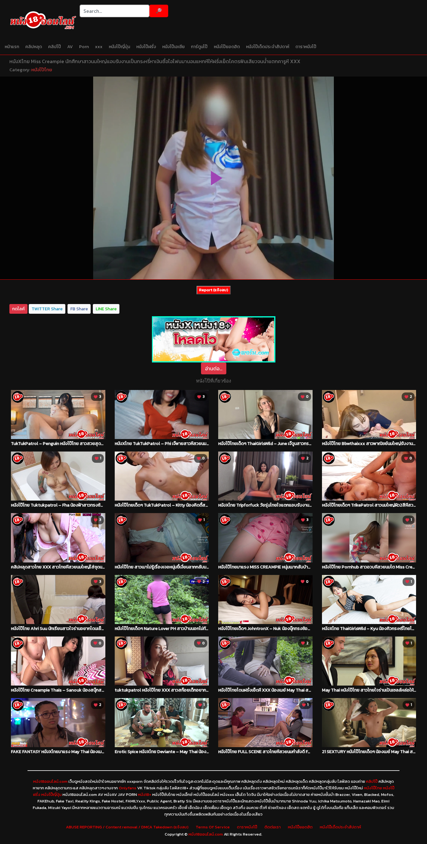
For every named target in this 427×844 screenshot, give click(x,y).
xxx (99, 46)
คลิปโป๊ (54, 46)
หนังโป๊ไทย (41, 69)
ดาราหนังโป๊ (305, 46)
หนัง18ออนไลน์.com (50, 781)
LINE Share (106, 309)
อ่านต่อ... (213, 368)
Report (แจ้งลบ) (213, 290)
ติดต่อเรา (272, 827)
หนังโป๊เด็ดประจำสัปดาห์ (267, 46)
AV (70, 46)
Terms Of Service (213, 827)
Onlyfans (127, 788)
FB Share (79, 309)
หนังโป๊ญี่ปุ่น (119, 46)
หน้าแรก (12, 46)
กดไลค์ (18, 309)
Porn (84, 46)
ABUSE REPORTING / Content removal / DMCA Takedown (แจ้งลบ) (127, 827)
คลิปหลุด (33, 46)
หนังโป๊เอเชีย (173, 46)
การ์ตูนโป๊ (199, 46)
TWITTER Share (47, 309)
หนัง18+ (144, 794)
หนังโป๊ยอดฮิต (227, 46)
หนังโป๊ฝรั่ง (146, 46)
